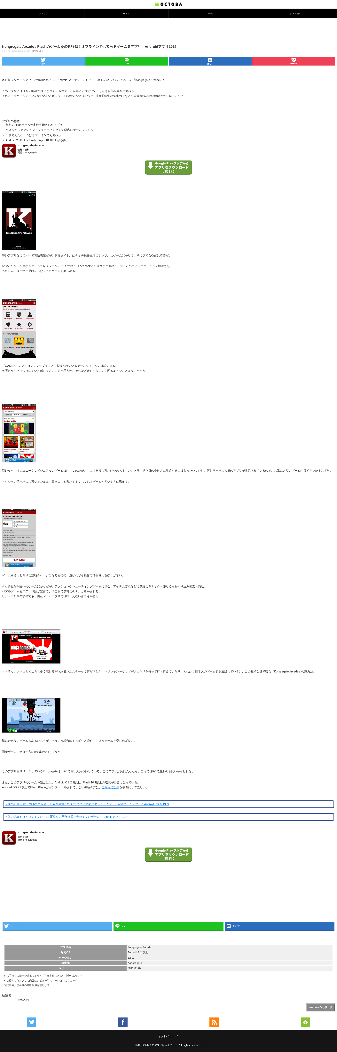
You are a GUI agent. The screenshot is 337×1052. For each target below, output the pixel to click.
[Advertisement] (168, 31)
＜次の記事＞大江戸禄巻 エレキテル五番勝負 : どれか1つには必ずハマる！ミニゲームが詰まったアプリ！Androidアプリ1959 (87, 804)
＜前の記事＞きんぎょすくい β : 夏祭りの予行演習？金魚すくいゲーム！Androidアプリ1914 (66, 816)
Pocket (293, 64)
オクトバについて (168, 1036)
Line (127, 64)
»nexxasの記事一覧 (321, 1007)
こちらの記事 (110, 787)
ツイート (43, 64)
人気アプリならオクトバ (163, 1045)
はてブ (210, 64)
